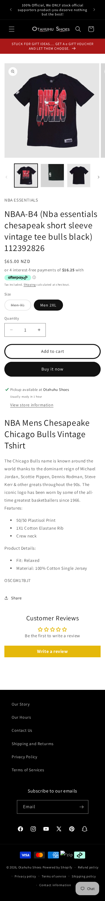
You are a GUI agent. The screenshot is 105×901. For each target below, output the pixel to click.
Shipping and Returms (33, 743)
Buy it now (52, 369)
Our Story (20, 704)
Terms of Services (28, 769)
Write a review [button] (52, 651)
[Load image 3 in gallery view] (78, 175)
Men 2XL (48, 305)
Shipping (30, 284)
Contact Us (22, 730)
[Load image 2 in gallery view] (52, 175)
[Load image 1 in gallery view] (26, 175)
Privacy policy (25, 876)
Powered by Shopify (58, 867)
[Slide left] (6, 177)
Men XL (21, 306)
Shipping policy (84, 876)
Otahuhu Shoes (30, 867)
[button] (11, 29)
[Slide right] (98, 177)
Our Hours (21, 717)
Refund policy (88, 867)
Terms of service (54, 876)
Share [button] (16, 598)
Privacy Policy (24, 756)
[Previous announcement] (10, 9)
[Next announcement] (94, 9)
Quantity (11, 318)
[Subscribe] (81, 807)
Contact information (55, 885)
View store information (31, 404)
